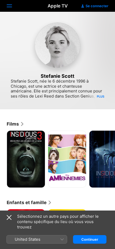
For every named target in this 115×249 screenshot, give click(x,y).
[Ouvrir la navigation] (12, 6)
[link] (15, 124)
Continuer (89, 239)
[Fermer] (9, 217)
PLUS (100, 96)
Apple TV (58, 6)
